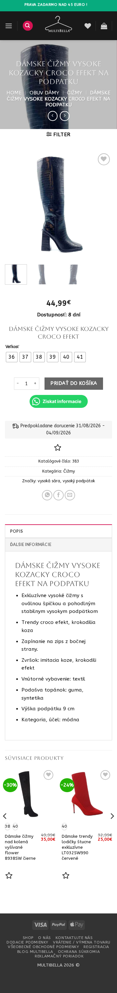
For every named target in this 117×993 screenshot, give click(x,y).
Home (14, 93)
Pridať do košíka (73, 383)
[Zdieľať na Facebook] (58, 495)
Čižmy (74, 93)
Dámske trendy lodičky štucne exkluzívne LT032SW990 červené (77, 847)
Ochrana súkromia (79, 951)
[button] (8, 26)
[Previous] (15, 205)
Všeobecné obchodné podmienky (43, 946)
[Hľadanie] (28, 26)
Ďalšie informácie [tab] (30, 544)
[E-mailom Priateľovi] (70, 495)
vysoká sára (49, 481)
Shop (28, 937)
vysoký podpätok (79, 481)
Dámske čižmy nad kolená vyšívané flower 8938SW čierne (20, 847)
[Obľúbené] (87, 26)
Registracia (96, 946)
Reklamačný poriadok (59, 956)
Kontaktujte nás (74, 937)
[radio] (11, 357)
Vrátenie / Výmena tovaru (81, 942)
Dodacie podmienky (27, 942)
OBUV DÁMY (44, 93)
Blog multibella (35, 951)
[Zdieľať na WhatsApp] (47, 495)
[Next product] (53, 116)
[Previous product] (65, 116)
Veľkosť (12, 347)
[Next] (102, 205)
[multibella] (59, 25)
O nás (44, 937)
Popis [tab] (16, 531)
